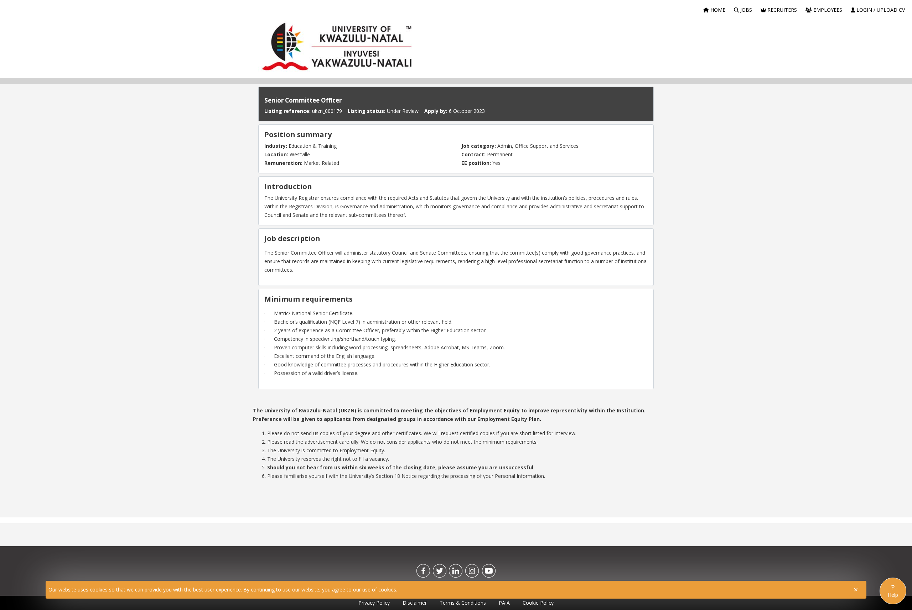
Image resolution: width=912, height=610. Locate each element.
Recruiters (781, 9)
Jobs (745, 9)
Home (717, 9)
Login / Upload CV (880, 9)
